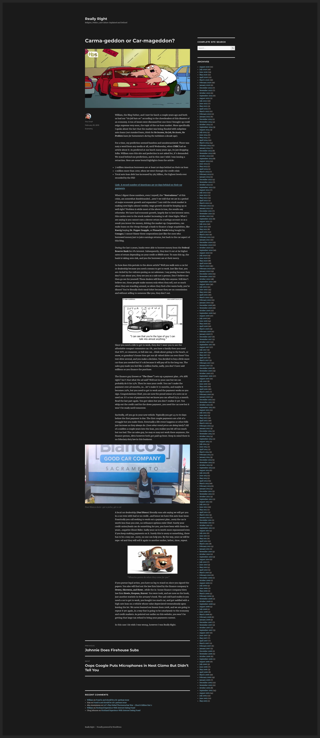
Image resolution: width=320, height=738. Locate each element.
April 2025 (204, 109)
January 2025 (205, 117)
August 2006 (205, 662)
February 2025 (205, 114)
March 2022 (204, 203)
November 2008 (206, 599)
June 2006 (204, 667)
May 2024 (203, 138)
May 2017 (203, 355)
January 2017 (205, 366)
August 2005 (205, 693)
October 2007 (205, 628)
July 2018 (203, 318)
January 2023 (205, 177)
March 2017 (204, 360)
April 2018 (204, 326)
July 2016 (203, 381)
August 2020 (205, 253)
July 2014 (203, 444)
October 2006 (205, 656)
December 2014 (206, 431)
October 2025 (205, 93)
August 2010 (204, 559)
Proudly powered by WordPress (109, 727)
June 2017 (203, 352)
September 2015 (206, 407)
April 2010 (204, 570)
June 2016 (203, 384)
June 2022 (204, 195)
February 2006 (205, 677)
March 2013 (204, 483)
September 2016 (206, 376)
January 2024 (205, 148)
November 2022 (206, 182)
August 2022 (205, 190)
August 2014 (204, 442)
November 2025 (206, 90)
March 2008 (204, 614)
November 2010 (206, 552)
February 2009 (205, 596)
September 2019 (206, 282)
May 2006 (203, 670)
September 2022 (206, 187)
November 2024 (206, 122)
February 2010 (205, 575)
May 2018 (203, 324)
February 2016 (205, 394)
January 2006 (205, 680)
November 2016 (206, 371)
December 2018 (206, 305)
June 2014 (203, 447)
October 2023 (205, 156)
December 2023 (206, 151)
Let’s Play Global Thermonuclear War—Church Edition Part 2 (128, 705)
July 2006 (203, 664)
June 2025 (204, 104)
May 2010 (203, 567)
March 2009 (204, 594)
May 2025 (203, 106)
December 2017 (206, 337)
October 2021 (205, 216)
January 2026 (205, 85)
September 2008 (206, 604)
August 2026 (205, 67)
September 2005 (206, 690)
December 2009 (206, 578)
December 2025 (206, 88)
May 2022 (203, 198)
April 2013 (203, 481)
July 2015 (203, 413)
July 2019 (203, 287)
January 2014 (205, 457)
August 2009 (205, 583)
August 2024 (205, 130)
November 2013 (206, 463)
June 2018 (203, 321)
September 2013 (206, 468)
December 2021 (206, 211)
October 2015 (205, 405)
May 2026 (203, 75)
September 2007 (206, 630)
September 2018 (206, 313)
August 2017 (204, 347)
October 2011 (205, 525)
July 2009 (203, 586)
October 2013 (205, 465)
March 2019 (204, 297)
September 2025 (206, 96)
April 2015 (204, 421)
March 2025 (204, 111)
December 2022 (206, 180)
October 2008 (205, 601)
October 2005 (205, 688)
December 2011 (206, 520)
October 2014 (205, 436)
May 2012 (203, 510)
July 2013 (203, 473)
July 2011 (203, 533)
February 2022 (205, 206)
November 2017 (206, 339)
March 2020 (204, 266)
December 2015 (206, 400)
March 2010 (204, 573)
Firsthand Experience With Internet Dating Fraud (115, 708)
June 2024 (204, 135)
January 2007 (205, 649)
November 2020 (206, 245)
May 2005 (203, 701)
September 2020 (206, 250)
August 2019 (204, 284)
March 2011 (204, 544)
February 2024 (205, 145)
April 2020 (204, 263)
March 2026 (204, 80)
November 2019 (206, 276)
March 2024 (204, 143)
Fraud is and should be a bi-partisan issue (112, 700)
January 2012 (205, 518)
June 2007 (204, 635)
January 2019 (205, 303)
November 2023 (206, 153)
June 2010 (203, 565)
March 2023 (204, 172)
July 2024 (203, 132)
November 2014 (206, 434)
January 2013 (205, 489)
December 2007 (206, 622)
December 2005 (206, 683)
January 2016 (205, 397)
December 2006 (206, 651)
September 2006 (206, 659)
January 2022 (205, 208)
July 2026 (203, 69)
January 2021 (205, 240)
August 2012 (204, 502)
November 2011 (206, 523)
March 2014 (204, 452)
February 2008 (205, 617)
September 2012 (206, 499)
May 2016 (203, 387)
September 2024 (206, 127)
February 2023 (205, 174)
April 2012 (204, 512)
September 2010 (206, 557)
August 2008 (205, 607)
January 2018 (205, 334)
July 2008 (203, 609)
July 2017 (203, 350)
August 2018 (204, 316)
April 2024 (204, 140)
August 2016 (204, 379)
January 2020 (205, 271)
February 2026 (205, 83)
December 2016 (206, 368)
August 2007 (205, 633)
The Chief (89, 122)
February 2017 (205, 363)
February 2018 (205, 332)
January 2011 (205, 549)
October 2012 (205, 497)
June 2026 (204, 72)
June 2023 (203, 164)
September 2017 (206, 345)
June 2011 (203, 536)
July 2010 (203, 562)
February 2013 (205, 486)
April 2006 (204, 672)
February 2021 (205, 237)
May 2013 (203, 478)
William (90, 700)
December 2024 (206, 119)
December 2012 (206, 491)
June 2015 (203, 415)
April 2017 (204, 358)
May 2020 (203, 261)
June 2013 (203, 476)
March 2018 (204, 329)
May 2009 (203, 591)
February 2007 (205, 646)
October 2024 (205, 125)
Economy (89, 129)
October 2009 (205, 580)
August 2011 (204, 531)
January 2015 (205, 428)
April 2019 (204, 295)
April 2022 (204, 201)
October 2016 (205, 373)
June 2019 (203, 290)
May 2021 (203, 229)
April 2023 (204, 169)
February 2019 (205, 300)
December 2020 (206, 242)
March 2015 (204, 423)
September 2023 (206, 159)
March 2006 (204, 675)
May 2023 (203, 166)
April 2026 (204, 77)
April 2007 (204, 641)
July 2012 (203, 504)
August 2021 (204, 221)
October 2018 (205, 311)
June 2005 (204, 698)
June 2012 (203, 507)
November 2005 (206, 685)
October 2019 (205, 279)
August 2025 (205, 98)
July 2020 (203, 256)
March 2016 (204, 392)
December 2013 (206, 460)
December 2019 (206, 274)
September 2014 (206, 439)
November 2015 (206, 402)
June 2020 (204, 258)
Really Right (96, 19)
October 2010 (205, 554)
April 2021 (204, 232)
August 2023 (204, 161)
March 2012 (204, 515)
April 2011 (203, 541)
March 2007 (204, 643)
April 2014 (204, 449)
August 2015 (204, 410)
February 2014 (205, 455)
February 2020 (205, 269)
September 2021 (206, 219)
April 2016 (204, 389)
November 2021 (206, 214)
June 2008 (204, 612)
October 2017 (205, 342)
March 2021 (204, 235)
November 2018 (206, 308)
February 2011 (205, 546)
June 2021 (203, 227)
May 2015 (203, 418)
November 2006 (206, 654)
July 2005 (203, 696)
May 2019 (203, 292)
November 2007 (206, 625)
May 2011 (203, 538)
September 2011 (206, 528)
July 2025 (203, 101)
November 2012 (206, 494)
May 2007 (203, 638)
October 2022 (205, 185)
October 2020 (205, 248)
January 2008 (205, 620)
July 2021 (203, 224)
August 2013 (204, 470)
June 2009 (204, 588)
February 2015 (205, 426)
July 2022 (203, 193)
